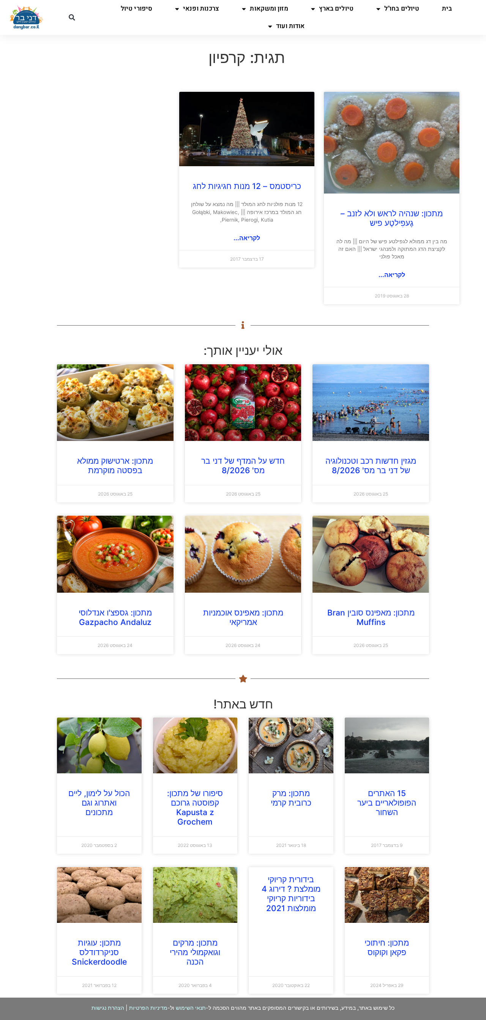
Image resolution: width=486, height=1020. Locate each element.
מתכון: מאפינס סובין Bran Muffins (371, 617)
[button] (71, 17)
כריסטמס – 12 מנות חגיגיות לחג (247, 186)
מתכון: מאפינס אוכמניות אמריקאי (243, 617)
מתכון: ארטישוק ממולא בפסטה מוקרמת (115, 465)
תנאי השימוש (191, 1007)
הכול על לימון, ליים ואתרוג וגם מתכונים (99, 803)
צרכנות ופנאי (201, 8)
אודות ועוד (290, 26)
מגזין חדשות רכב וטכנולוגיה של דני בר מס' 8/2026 (370, 465)
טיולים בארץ (336, 8)
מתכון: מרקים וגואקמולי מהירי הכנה (195, 952)
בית (447, 8)
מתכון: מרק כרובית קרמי (291, 798)
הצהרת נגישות (108, 1007)
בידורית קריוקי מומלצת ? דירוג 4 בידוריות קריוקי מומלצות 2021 (291, 894)
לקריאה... (392, 275)
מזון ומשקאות (269, 8)
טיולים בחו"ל (401, 8)
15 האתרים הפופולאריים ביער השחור (386, 803)
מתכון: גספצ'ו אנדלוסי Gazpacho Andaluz (115, 617)
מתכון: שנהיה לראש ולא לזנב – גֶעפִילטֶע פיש (392, 218)
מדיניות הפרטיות (148, 1007)
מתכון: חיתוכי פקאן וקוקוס (386, 947)
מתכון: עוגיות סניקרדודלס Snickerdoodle (99, 952)
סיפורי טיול (136, 8)
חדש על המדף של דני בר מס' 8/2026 (243, 465)
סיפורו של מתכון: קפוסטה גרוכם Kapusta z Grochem (195, 808)
